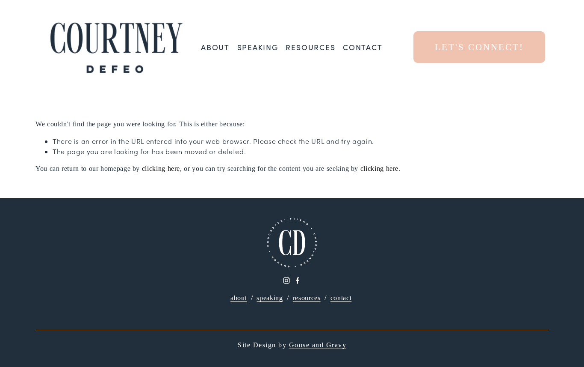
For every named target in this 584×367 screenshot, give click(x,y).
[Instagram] (286, 280)
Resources (310, 47)
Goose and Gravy (318, 345)
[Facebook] (297, 280)
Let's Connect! (479, 47)
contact (340, 297)
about (238, 297)
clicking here (161, 168)
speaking (270, 297)
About (215, 47)
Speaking (257, 47)
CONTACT (362, 47)
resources (307, 297)
